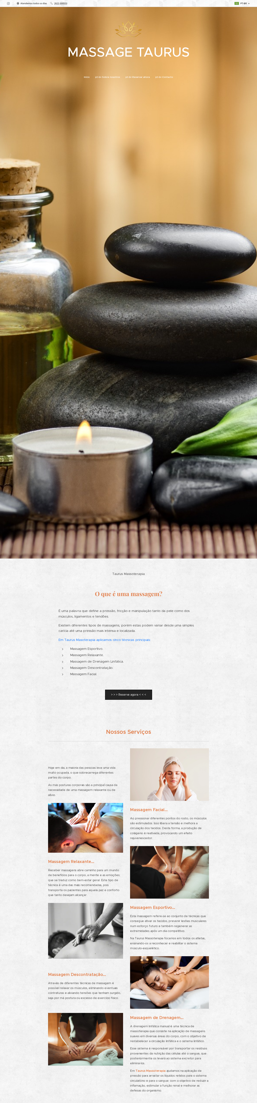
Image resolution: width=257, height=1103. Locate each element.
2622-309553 (60, 3)
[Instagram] (8, 3)
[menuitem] (88, 77)
